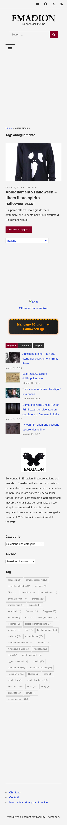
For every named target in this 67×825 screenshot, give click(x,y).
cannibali (41, 586)
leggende (14, 624)
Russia (33, 674)
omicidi (38, 661)
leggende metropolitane (38, 624)
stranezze (14, 693)
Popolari (11, 345)
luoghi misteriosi (47, 630)
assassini (14, 580)
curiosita (35, 605)
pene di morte (16, 667)
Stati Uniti (15, 686)
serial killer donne (37, 680)
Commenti (25, 345)
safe (48, 674)
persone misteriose (41, 667)
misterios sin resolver (20, 642)
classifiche (28, 592)
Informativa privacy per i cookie (28, 802)
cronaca (38, 599)
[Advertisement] (33, 86)
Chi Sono (14, 792)
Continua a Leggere (17, 229)
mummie (43, 642)
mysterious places (18, 649)
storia (31, 686)
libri (29, 630)
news (12, 655)
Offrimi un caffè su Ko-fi (33, 308)
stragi (45, 686)
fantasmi (32, 611)
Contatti (14, 797)
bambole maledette (19, 586)
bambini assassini (36, 580)
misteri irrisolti (34, 636)
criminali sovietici (17, 599)
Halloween (31, 187)
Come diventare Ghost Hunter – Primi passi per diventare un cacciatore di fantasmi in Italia (41, 409)
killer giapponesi (47, 617)
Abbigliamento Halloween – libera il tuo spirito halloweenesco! (31, 198)
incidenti (14, 617)
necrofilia (40, 649)
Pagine (38, 345)
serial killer (15, 680)
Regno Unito (16, 674)
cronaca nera (16, 605)
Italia (29, 617)
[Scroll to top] (61, 819)
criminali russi (48, 592)
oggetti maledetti (31, 655)
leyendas (14, 630)
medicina (14, 636)
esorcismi (14, 611)
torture (31, 693)
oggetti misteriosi (18, 661)
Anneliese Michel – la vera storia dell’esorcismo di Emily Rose (40, 358)
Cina (12, 592)
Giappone (49, 611)
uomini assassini (18, 699)
